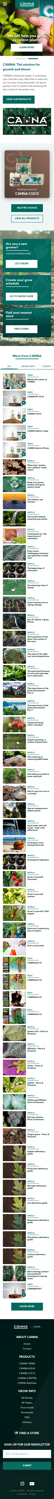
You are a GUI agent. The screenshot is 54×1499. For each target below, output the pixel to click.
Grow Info (28, 366)
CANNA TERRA (27, 1364)
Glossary (27, 1422)
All (9, 366)
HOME (21, 1327)
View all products (27, 218)
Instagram (22, 1484)
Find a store (29, 1433)
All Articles (27, 1398)
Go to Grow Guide (21, 296)
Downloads (27, 1413)
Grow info (27, 1391)
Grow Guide (27, 1408)
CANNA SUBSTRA (27, 1378)
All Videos (27, 1403)
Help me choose (27, 208)
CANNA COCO (27, 1373)
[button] (21, 58)
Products (27, 1357)
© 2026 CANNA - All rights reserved (27, 1491)
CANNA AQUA (27, 1368)
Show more (27, 1306)
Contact (27, 1349)
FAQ (27, 1417)
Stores (27, 1344)
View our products (18, 99)
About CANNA (27, 1337)
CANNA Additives (27, 1383)
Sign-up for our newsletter (27, 1444)
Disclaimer (22, 1494)
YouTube (32, 1484)
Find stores (21, 329)
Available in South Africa (26, 47)
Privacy (32, 1494)
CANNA (36, 1327)
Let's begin (21, 264)
